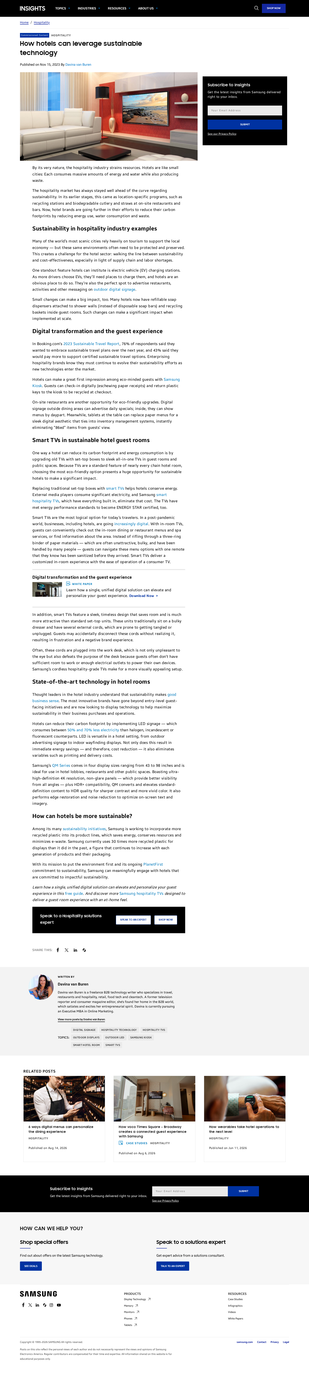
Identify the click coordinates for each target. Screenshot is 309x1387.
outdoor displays (86, 1037)
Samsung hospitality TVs (141, 893)
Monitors (129, 1312)
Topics (60, 8)
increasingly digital (131, 524)
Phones (128, 1318)
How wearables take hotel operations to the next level (244, 1129)
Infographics (235, 1305)
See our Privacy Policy (222, 134)
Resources (117, 8)
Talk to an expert (173, 1266)
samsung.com (245, 1342)
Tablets (128, 1325)
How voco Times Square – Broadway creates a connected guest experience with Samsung (152, 1131)
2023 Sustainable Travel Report (91, 344)
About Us (146, 8)
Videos (232, 1312)
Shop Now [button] (166, 920)
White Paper (82, 584)
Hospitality (42, 22)
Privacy (275, 1342)
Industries (87, 8)
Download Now (142, 596)
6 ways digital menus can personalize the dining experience (61, 1129)
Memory (128, 1305)
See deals (30, 1266)
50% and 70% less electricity (93, 730)
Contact (261, 1342)
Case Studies (137, 1143)
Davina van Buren (78, 65)
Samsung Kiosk (141, 1037)
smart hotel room (86, 1045)
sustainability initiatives (84, 829)
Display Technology (135, 1299)
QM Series (61, 765)
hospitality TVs (154, 1029)
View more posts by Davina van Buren (81, 1019)
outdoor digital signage (114, 289)
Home (24, 22)
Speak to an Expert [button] (133, 920)
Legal (286, 1342)
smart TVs (115, 488)
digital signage (84, 1029)
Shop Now (274, 8)
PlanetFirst (153, 864)
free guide (74, 893)
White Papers (235, 1318)
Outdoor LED (114, 1037)
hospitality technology (119, 1029)
